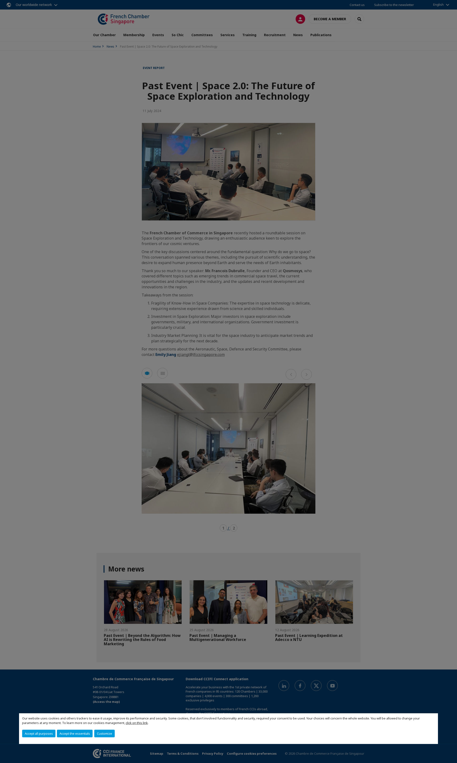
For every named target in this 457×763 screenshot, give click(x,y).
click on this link (137, 723)
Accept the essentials (75, 733)
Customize (104, 733)
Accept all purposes (39, 733)
